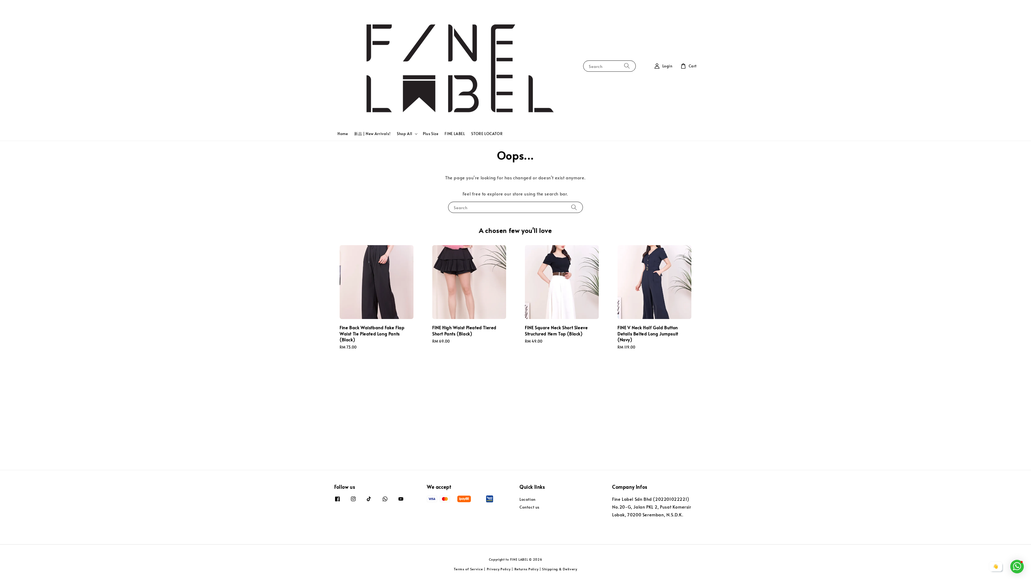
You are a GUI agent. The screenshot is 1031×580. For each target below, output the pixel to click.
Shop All (404, 133)
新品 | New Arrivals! (372, 133)
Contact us (529, 507)
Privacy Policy (499, 569)
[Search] (627, 66)
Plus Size (430, 133)
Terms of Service (468, 569)
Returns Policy (526, 569)
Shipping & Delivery (559, 569)
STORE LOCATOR (487, 133)
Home (342, 133)
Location (528, 499)
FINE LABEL (455, 133)
